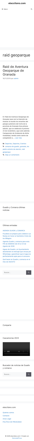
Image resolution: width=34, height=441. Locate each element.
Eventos (23, 144)
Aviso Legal (7, 419)
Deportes (8, 144)
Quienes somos (8, 412)
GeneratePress (17, 438)
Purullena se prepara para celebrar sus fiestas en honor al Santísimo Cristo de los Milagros (17, 236)
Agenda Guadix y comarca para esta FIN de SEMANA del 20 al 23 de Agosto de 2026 (16, 244)
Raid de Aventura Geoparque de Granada (15, 70)
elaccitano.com (17, 3)
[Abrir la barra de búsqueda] (31, 9)
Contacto (6, 416)
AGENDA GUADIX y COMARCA (14, 231)
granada (23, 146)
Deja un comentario (12, 155)
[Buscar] (28, 272)
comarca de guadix (12, 146)
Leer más (18, 138)
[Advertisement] (17, 30)
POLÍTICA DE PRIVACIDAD (12, 422)
